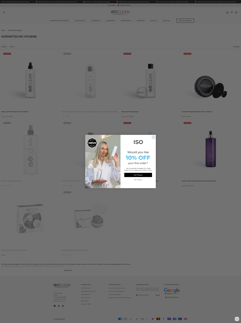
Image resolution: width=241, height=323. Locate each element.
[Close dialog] (153, 137)
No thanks (138, 180)
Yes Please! (138, 175)
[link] (138, 141)
